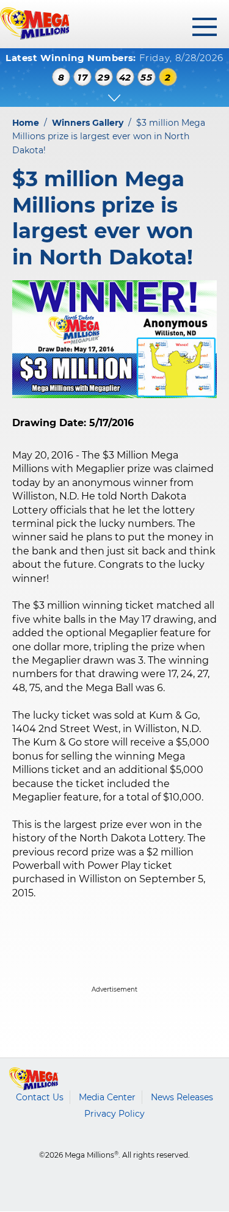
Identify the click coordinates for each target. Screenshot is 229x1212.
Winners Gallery (87, 122)
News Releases (182, 1097)
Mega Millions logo (33, 1078)
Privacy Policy (114, 1113)
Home (25, 122)
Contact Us (40, 1097)
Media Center (107, 1097)
